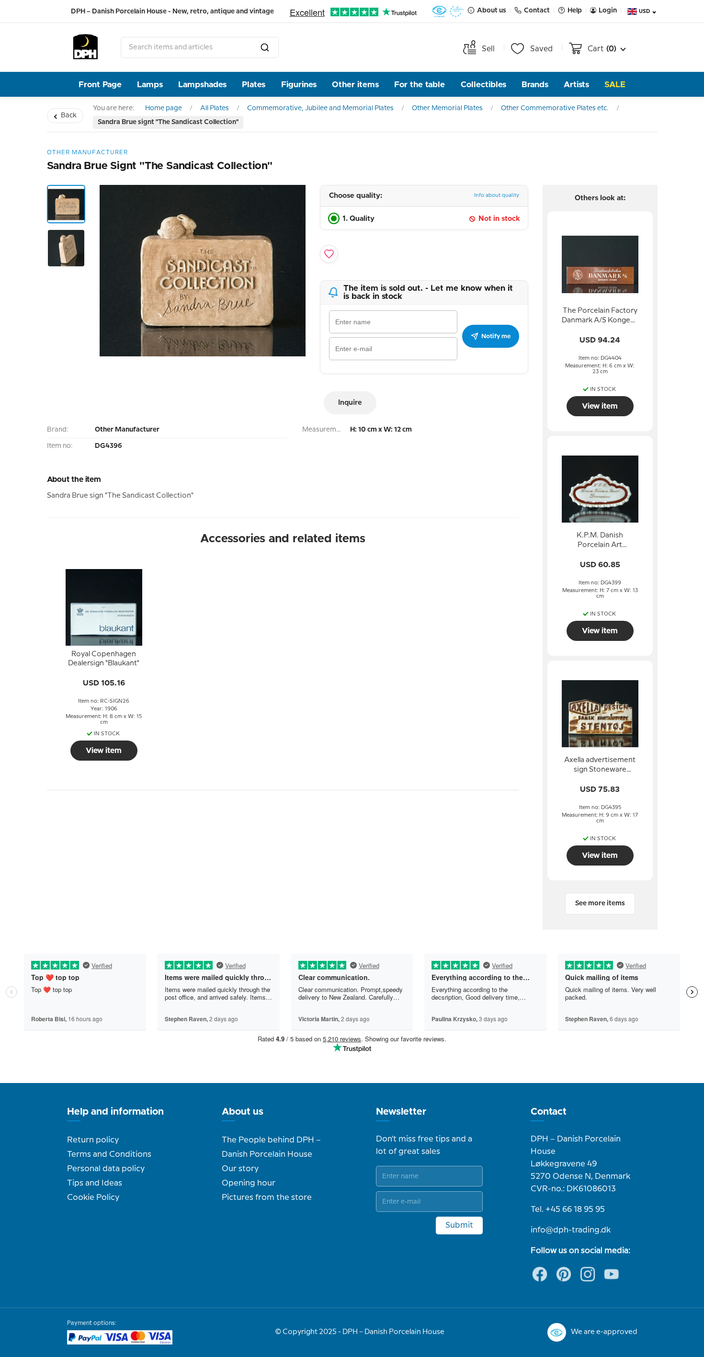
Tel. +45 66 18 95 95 (568, 1209)
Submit (459, 1225)
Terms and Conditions (109, 1154)
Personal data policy (106, 1169)
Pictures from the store (267, 1197)
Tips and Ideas (94, 1183)
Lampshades (202, 84)
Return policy (93, 1140)
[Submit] (265, 47)
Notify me (496, 336)
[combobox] (200, 47)
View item (104, 750)
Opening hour (248, 1183)
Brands (535, 84)
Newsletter (401, 1112)
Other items (355, 84)
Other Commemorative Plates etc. (555, 108)
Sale (614, 84)
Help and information (115, 1112)
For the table (419, 84)
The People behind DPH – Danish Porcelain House (271, 1147)
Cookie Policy (93, 1197)
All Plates (214, 108)
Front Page (100, 84)
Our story (240, 1169)
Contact (549, 1112)
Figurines (299, 84)
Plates (253, 84)
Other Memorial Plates (447, 108)
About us (242, 1112)
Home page (163, 108)
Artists (576, 84)
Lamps (150, 84)
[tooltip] (104, 659)
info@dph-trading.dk (571, 1230)
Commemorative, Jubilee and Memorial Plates (320, 108)
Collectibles (483, 84)
